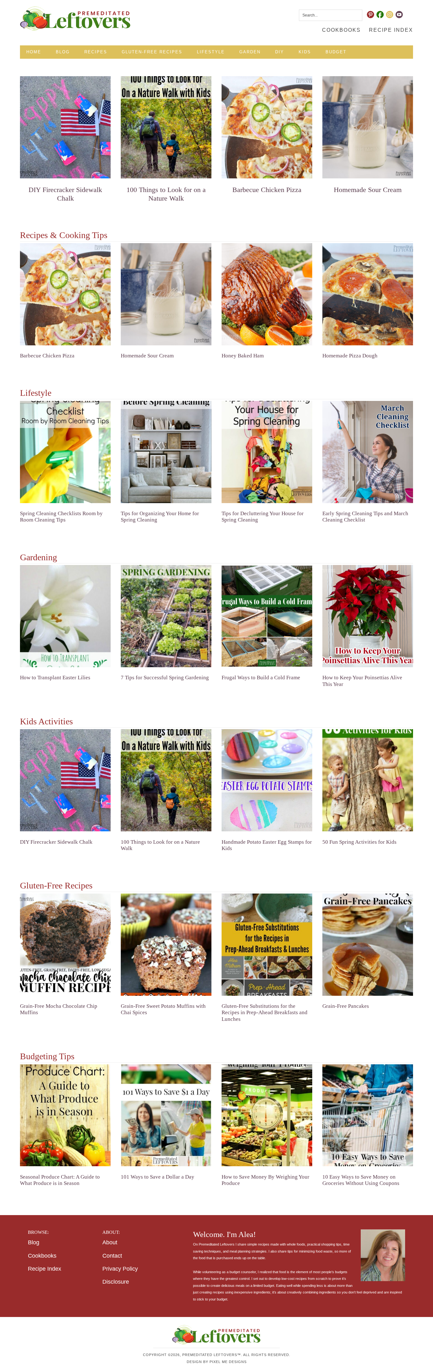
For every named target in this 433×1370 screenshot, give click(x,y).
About (109, 1242)
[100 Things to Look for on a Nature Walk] (166, 128)
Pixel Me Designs (228, 1361)
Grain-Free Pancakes (345, 1006)
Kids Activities (46, 721)
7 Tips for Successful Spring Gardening (165, 678)
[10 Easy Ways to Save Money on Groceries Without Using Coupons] (367, 1116)
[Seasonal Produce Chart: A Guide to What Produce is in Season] (65, 1116)
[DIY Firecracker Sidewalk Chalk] (65, 128)
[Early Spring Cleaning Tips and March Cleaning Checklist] (367, 453)
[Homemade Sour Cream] (367, 128)
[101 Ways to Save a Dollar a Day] (166, 1116)
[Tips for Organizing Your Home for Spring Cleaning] (166, 453)
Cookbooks (42, 1255)
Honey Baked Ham (243, 356)
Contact (112, 1255)
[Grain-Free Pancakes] (367, 946)
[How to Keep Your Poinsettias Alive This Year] (367, 617)
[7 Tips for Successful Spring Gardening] (166, 617)
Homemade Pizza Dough (350, 356)
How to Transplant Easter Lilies (55, 678)
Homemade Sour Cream (368, 190)
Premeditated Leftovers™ (75, 18)
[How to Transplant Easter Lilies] (65, 617)
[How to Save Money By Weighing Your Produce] (267, 1116)
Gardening (38, 557)
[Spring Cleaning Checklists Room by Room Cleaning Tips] (65, 453)
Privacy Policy (120, 1268)
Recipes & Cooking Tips (63, 235)
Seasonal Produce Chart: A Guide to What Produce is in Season (60, 1180)
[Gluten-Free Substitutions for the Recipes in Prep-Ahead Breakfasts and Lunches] (267, 946)
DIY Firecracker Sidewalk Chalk (65, 194)
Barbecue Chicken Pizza (266, 190)
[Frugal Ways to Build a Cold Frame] (267, 617)
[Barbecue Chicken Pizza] (267, 128)
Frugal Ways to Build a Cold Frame (261, 678)
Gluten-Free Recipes (56, 885)
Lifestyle (35, 393)
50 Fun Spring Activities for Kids (359, 842)
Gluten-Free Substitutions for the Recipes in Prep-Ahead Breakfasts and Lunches (264, 1012)
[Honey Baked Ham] (267, 295)
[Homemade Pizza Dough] (367, 295)
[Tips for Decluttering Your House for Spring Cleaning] (267, 453)
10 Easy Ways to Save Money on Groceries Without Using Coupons (360, 1180)
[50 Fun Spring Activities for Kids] (367, 781)
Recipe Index (44, 1268)
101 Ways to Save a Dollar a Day (157, 1177)
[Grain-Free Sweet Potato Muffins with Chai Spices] (166, 946)
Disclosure (115, 1282)
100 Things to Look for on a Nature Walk (166, 194)
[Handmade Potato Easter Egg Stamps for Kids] (267, 781)
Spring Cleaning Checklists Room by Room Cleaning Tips (61, 516)
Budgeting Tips (47, 1056)
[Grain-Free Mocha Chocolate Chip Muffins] (65, 946)
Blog (33, 1242)
